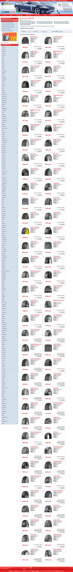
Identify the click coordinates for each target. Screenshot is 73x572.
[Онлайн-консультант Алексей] (2, 12)
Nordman (4, 288)
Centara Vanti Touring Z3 (36, 358)
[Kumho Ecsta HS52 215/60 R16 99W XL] (48, 542)
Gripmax (3, 185)
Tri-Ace (3, 373)
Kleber (3, 229)
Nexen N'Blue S (34, 300)
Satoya (3, 344)
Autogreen (4, 78)
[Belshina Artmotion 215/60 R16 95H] (25, 498)
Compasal (4, 118)
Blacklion (4, 102)
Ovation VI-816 (56, 197)
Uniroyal (3, 383)
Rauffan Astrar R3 (57, 344)
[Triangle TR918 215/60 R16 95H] (48, 484)
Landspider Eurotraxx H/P (36, 344)
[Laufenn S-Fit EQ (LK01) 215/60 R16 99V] (25, 337)
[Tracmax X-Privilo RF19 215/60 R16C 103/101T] (48, 498)
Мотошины (37, 15)
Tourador (4, 366)
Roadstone (4, 330)
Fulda (3, 169)
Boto (3, 106)
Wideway (4, 405)
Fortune (3, 163)
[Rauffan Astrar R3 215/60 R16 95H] (48, 352)
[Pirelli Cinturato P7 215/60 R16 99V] (25, 557)
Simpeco (4, 350)
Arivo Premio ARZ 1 (57, 358)
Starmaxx (4, 354)
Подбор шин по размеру (7, 20)
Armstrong (4, 70)
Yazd (3, 409)
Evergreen (4, 152)
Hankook (4, 193)
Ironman (3, 213)
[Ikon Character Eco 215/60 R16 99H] (48, 249)
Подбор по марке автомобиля (8, 24)
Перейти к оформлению (67, 6)
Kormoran (4, 231)
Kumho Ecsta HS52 (57, 534)
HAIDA (3, 191)
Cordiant (4, 126)
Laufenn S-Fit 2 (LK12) (57, 227)
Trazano (3, 371)
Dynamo (3, 148)
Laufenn (3, 245)
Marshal (3, 253)
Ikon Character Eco (57, 241)
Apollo (3, 66)
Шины (11, 15)
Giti (2, 175)
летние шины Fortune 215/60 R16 (62, 23)
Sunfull (3, 358)
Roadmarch (4, 328)
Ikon (3, 203)
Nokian (3, 286)
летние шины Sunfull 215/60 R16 (62, 21)
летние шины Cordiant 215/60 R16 (29, 23)
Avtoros (3, 84)
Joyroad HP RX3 (56, 212)
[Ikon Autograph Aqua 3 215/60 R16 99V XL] (48, 44)
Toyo (3, 367)
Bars (3, 88)
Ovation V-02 (33, 212)
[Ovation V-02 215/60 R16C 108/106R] (25, 220)
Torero (3, 364)
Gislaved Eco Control (35, 519)
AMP (3, 57)
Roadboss (4, 322)
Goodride (4, 177)
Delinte (3, 136)
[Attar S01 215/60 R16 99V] (25, 205)
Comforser (4, 116)
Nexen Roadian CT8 (57, 549)
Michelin (3, 268)
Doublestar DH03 (34, 388)
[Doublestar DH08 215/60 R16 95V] (25, 454)
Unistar (3, 385)
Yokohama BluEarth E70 (35, 124)
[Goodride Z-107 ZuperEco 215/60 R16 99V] (25, 88)
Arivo (3, 68)
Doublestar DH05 (56, 139)
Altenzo (3, 55)
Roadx (3, 332)
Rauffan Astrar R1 (34, 373)
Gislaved (4, 173)
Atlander (3, 72)
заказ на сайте (35, 571)
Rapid (3, 316)
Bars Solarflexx (34, 36)
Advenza (4, 51)
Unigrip (3, 381)
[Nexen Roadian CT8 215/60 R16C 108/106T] (48, 557)
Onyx (3, 292)
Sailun (3, 342)
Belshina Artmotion (34, 461)
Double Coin (4, 140)
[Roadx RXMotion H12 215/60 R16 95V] (48, 88)
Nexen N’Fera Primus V (58, 285)
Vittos (3, 395)
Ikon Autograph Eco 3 (57, 314)
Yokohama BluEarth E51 (58, 109)
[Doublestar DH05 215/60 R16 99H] (48, 147)
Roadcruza (4, 324)
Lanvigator (4, 241)
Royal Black (4, 340)
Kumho (3, 233)
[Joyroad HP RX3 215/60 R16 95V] (48, 220)
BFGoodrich (4, 94)
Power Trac (4, 302)
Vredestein (4, 399)
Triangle (3, 375)
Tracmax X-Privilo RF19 (58, 490)
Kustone (3, 235)
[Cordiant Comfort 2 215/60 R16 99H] (25, 264)
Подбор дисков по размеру (7, 22)
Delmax (3, 138)
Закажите (8, 0)
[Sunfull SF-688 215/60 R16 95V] (25, 191)
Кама (3, 419)
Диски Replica (29, 15)
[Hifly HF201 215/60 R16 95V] (48, 396)
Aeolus (3, 53)
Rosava (3, 336)
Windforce (4, 407)
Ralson (3, 314)
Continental (4, 120)
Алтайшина (4, 417)
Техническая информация (7, 30)
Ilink (3, 205)
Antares (3, 60)
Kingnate (4, 225)
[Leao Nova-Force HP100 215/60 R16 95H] (25, 425)
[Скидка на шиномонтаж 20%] (9, 40)
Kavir (3, 219)
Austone (3, 76)
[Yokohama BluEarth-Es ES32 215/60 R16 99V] (48, 59)
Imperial (3, 207)
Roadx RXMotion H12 (57, 80)
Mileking (3, 272)
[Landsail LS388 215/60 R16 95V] (48, 425)
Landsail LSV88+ (56, 519)
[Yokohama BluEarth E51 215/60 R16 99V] (48, 117)
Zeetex (3, 413)
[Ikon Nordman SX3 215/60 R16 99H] (25, 513)
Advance (4, 49)
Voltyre (3, 397)
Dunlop (3, 144)
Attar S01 (32, 197)
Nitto (3, 284)
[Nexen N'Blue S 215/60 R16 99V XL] (48, 513)
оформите (54, 0)
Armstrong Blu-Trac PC (58, 446)
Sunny (3, 360)
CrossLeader (4, 128)
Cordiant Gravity (34, 51)
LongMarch (4, 251)
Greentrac (4, 181)
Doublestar (4, 142)
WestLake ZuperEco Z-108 (36, 432)
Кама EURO (4, 421)
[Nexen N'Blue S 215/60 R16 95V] (25, 308)
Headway (4, 195)
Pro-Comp (4, 312)
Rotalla (3, 338)
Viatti (3, 389)
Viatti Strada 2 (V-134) (35, 227)
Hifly (3, 199)
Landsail (4, 237)
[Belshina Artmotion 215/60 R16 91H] (25, 469)
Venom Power (5, 387)
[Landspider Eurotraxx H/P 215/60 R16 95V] (25, 352)
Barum (3, 90)
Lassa (3, 243)
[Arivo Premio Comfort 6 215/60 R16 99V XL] (48, 410)
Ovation (3, 296)
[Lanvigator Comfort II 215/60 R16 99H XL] (48, 469)
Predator (4, 304)
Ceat (3, 112)
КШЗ (3, 423)
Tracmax (4, 369)
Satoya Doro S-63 (34, 168)
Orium (3, 294)
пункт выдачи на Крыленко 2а (66, 11)
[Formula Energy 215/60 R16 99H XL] (48, 264)
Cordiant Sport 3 (34, 241)
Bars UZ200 (33, 153)
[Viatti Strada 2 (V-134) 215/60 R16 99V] (25, 235)
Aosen (3, 62)
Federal (3, 156)
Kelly (3, 221)
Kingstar (3, 227)
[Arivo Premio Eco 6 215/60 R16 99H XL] (48, 381)
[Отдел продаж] (2, 9)
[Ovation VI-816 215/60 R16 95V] (48, 205)
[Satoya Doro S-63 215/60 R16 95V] (25, 176)
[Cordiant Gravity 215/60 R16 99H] (25, 59)
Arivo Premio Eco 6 (57, 373)
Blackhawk (4, 100)
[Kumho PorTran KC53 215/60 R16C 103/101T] (48, 337)
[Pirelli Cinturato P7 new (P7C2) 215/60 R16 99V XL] (48, 132)
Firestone (4, 160)
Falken (3, 154)
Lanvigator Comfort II (57, 461)
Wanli (3, 401)
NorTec (3, 290)
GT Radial (4, 187)
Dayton (3, 134)
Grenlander (4, 183)
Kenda (3, 223)
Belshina (4, 92)
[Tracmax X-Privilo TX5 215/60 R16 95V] (25, 74)
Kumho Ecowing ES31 (35, 314)
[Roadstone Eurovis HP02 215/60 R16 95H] (25, 279)
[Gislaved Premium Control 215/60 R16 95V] (25, 147)
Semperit (4, 348)
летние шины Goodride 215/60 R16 (45, 21)
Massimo (4, 255)
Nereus (3, 280)
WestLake (4, 403)
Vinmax (3, 391)
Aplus (3, 64)
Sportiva (3, 352)
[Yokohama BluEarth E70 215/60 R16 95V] (25, 132)
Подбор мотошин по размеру (8, 26)
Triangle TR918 (56, 476)
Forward (3, 165)
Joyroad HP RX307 (57, 168)
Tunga (3, 377)
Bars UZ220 (55, 153)
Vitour (3, 393)
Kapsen (3, 217)
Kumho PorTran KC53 (57, 329)
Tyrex (3, 379)
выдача (66, 10)
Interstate (4, 211)
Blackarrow (4, 98)
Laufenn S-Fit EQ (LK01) (35, 329)
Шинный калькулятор (6, 28)
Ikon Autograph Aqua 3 (58, 36)
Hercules (4, 197)
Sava (3, 346)
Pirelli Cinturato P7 (34, 549)
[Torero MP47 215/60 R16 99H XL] (25, 293)
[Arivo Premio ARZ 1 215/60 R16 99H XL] (48, 366)
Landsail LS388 (56, 417)
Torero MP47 (33, 285)
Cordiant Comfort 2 (34, 256)
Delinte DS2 (55, 432)
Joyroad (3, 215)
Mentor (3, 264)
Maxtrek (3, 261)
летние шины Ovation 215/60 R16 (45, 23)
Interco (3, 209)
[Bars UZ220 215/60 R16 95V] (48, 161)
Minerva (3, 274)
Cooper (3, 124)
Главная (5, 15)
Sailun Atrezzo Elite (34, 95)
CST (3, 130)
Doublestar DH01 (34, 402)
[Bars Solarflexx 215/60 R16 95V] (25, 44)
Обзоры (45, 15)
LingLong (4, 249)
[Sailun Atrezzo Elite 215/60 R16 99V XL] (25, 103)
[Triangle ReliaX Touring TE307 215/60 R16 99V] (48, 103)
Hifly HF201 (55, 388)
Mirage (3, 276)
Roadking (4, 326)
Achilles (3, 47)
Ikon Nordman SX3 (34, 505)
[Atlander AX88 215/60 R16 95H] (48, 279)
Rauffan (3, 318)
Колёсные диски (19, 15)
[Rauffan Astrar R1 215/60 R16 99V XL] (25, 381)
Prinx (3, 310)
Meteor (3, 266)
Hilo (3, 201)
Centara (3, 114)
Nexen (3, 282)
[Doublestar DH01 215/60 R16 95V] (25, 410)
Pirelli (3, 300)
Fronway (4, 167)
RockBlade (4, 334)
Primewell (4, 308)
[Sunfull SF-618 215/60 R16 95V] (48, 191)
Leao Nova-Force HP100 (35, 417)
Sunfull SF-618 (56, 183)
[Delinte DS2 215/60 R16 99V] (48, 440)
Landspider (4, 239)
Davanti (3, 132)
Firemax (3, 158)
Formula (3, 161)
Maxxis (3, 263)
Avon (3, 82)
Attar (3, 74)
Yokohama (4, 411)
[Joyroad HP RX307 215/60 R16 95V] (48, 176)
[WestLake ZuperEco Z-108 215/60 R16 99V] (25, 440)
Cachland (4, 110)
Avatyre (3, 80)
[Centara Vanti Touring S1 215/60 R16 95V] (25, 484)
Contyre (3, 122)
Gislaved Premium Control (36, 139)
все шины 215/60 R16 (26, 24)
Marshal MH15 (33, 534)
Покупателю (52, 15)
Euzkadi (3, 150)
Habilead (4, 189)
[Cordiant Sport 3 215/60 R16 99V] (25, 249)
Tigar (3, 362)
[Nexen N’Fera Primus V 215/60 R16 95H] (48, 293)
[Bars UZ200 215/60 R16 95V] (25, 161)
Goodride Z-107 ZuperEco (36, 80)
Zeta (3, 415)
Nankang (4, 278)
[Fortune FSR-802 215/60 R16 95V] (48, 74)
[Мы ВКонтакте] (6, 12)
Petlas (3, 298)
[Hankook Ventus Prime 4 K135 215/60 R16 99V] (25, 117)
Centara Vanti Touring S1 (36, 476)
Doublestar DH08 (34, 446)
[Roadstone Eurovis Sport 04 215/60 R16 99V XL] (48, 308)
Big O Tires (4, 96)
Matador (3, 259)
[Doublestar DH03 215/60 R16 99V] (25, 396)
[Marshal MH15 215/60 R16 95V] (25, 542)
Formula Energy (56, 256)
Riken (3, 320)
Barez (3, 86)
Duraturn (4, 146)
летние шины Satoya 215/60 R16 (28, 21)
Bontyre (3, 104)
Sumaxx (3, 356)
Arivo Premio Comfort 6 (58, 402)
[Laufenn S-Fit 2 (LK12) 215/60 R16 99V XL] (48, 235)
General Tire (4, 171)
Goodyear (4, 179)
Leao (3, 247)
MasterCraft (4, 257)
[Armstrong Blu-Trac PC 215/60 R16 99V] (48, 454)
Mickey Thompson (5, 270)
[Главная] (2, 7)
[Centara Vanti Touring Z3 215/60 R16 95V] (25, 366)
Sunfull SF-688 (33, 183)
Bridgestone (4, 108)
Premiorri (4, 306)
